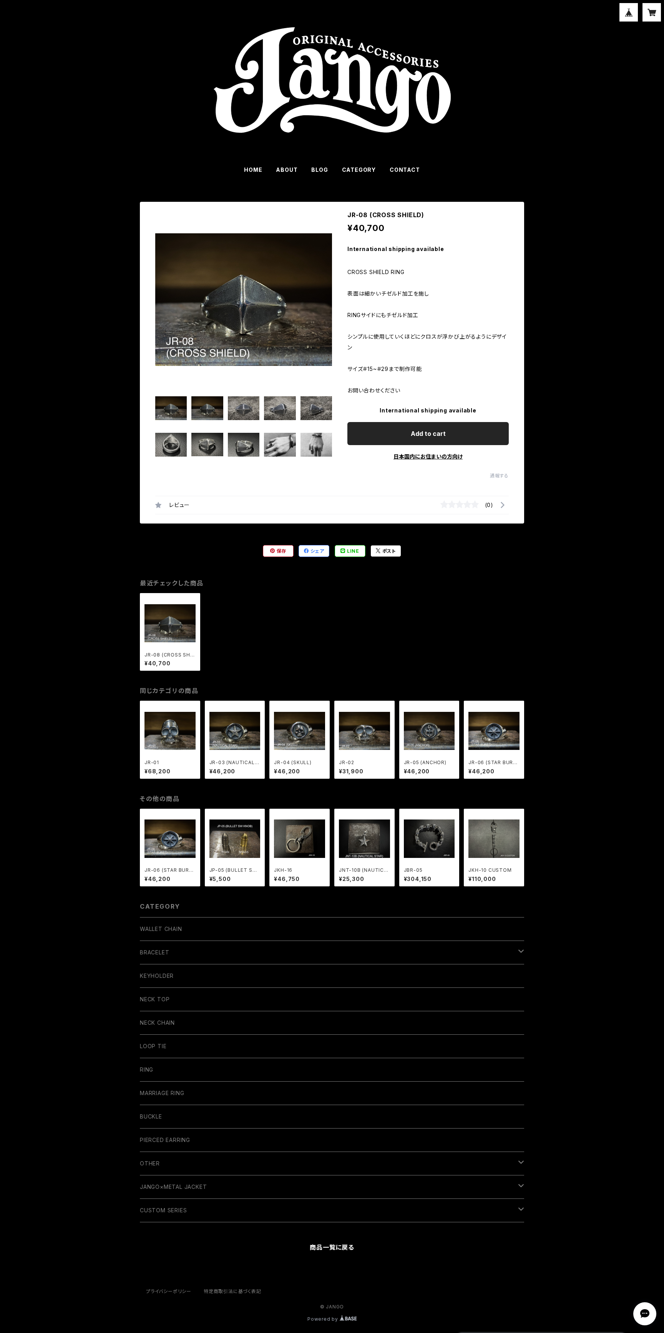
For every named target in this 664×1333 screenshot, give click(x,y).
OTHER (150, 1163)
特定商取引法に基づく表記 (232, 1291)
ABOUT (286, 169)
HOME (253, 169)
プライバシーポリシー (168, 1291)
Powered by (323, 1319)
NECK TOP (154, 999)
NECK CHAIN (157, 1022)
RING (146, 1069)
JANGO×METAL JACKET (173, 1186)
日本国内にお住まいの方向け (428, 456)
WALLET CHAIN (161, 929)
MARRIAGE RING (162, 1093)
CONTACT (405, 169)
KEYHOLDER (157, 975)
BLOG (319, 169)
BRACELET (154, 952)
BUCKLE (151, 1116)
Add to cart (428, 433)
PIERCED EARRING (165, 1140)
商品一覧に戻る (332, 1247)
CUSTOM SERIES (163, 1210)
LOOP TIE (153, 1046)
